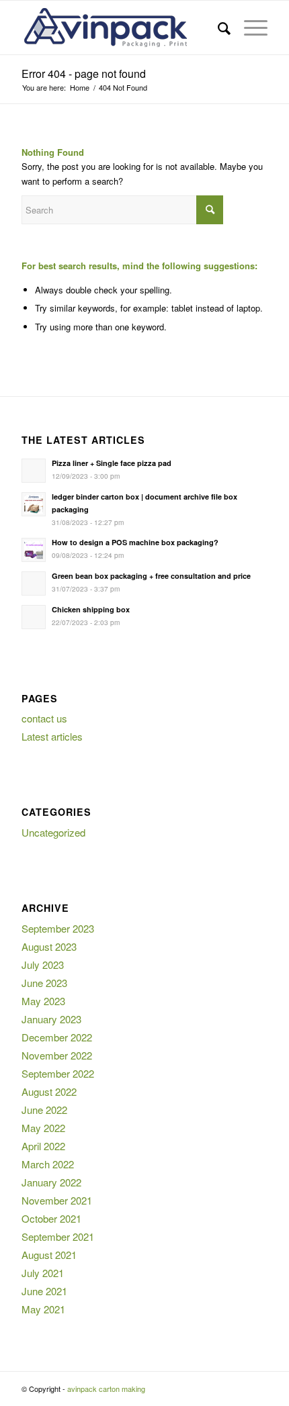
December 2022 (57, 1037)
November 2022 (57, 1055)
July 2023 (43, 964)
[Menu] (249, 27)
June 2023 (44, 983)
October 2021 (51, 1218)
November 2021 (57, 1200)
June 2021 (44, 1291)
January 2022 (51, 1182)
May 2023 (43, 1001)
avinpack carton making (106, 1388)
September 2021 (58, 1236)
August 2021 (49, 1255)
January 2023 (51, 1019)
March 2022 (48, 1164)
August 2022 (49, 1091)
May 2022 (43, 1128)
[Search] (217, 27)
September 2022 (58, 1073)
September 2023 (58, 928)
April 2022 (43, 1146)
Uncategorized (53, 832)
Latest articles (52, 736)
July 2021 (43, 1273)
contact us (44, 718)
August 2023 (49, 946)
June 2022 (44, 1110)
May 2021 (43, 1309)
